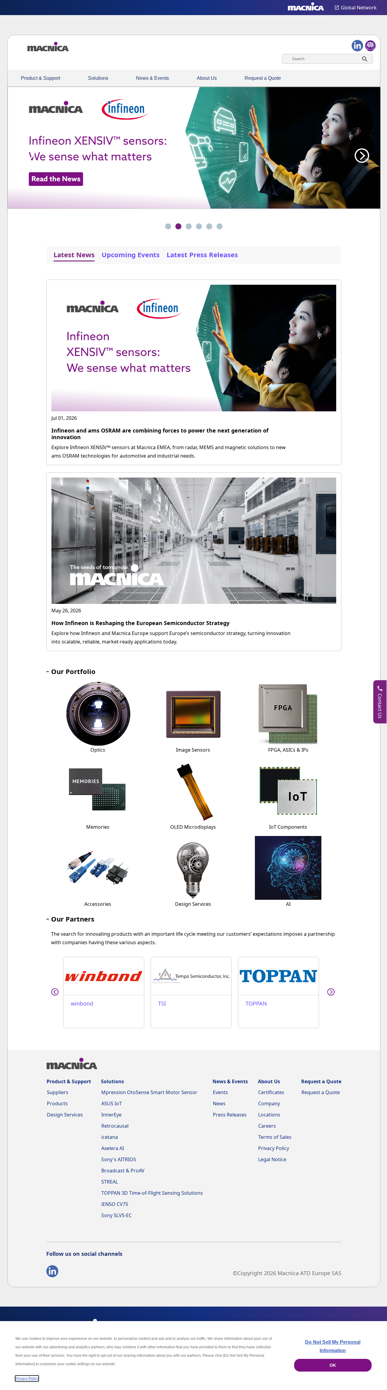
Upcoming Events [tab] (131, 254)
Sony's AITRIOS (118, 1159)
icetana (109, 1137)
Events (220, 1092)
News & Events (152, 78)
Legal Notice (272, 1159)
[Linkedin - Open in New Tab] (52, 1272)
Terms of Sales (274, 1137)
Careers (267, 1126)
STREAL (109, 1181)
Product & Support (40, 78)
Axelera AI (112, 1148)
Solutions (98, 78)
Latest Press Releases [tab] (202, 254)
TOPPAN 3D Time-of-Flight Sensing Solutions (152, 1193)
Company (269, 1103)
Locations (269, 1114)
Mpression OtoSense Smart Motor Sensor (149, 1092)
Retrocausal (114, 1126)
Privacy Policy (273, 1148)
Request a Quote (263, 78)
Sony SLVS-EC (116, 1215)
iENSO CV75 (114, 1204)
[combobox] (327, 59)
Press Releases (230, 1114)
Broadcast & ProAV (123, 1170)
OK (333, 1365)
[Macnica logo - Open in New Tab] (306, 8)
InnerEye (111, 1114)
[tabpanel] (193, 460)
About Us (207, 78)
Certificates (271, 1092)
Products (57, 1103)
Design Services (65, 1114)
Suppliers (57, 1092)
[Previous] (27, 152)
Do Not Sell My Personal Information (332, 1346)
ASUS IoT (111, 1103)
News (219, 1103)
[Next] (360, 152)
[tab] (168, 226)
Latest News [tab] (74, 254)
